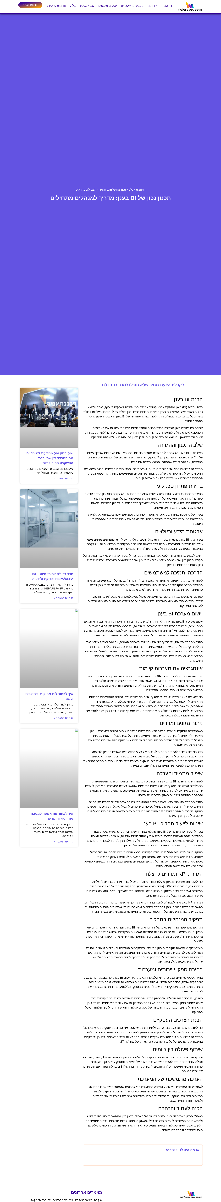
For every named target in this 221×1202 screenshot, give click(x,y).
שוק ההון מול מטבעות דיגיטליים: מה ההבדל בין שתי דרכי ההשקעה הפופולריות (49, 458)
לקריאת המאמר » (63, 478)
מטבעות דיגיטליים (132, 5)
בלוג (73, 5)
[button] (87, 1149)
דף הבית (167, 5)
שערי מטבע (87, 5)
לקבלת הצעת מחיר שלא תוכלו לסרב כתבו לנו (143, 385)
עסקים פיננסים (107, 5)
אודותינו (152, 5)
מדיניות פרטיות (56, 5)
